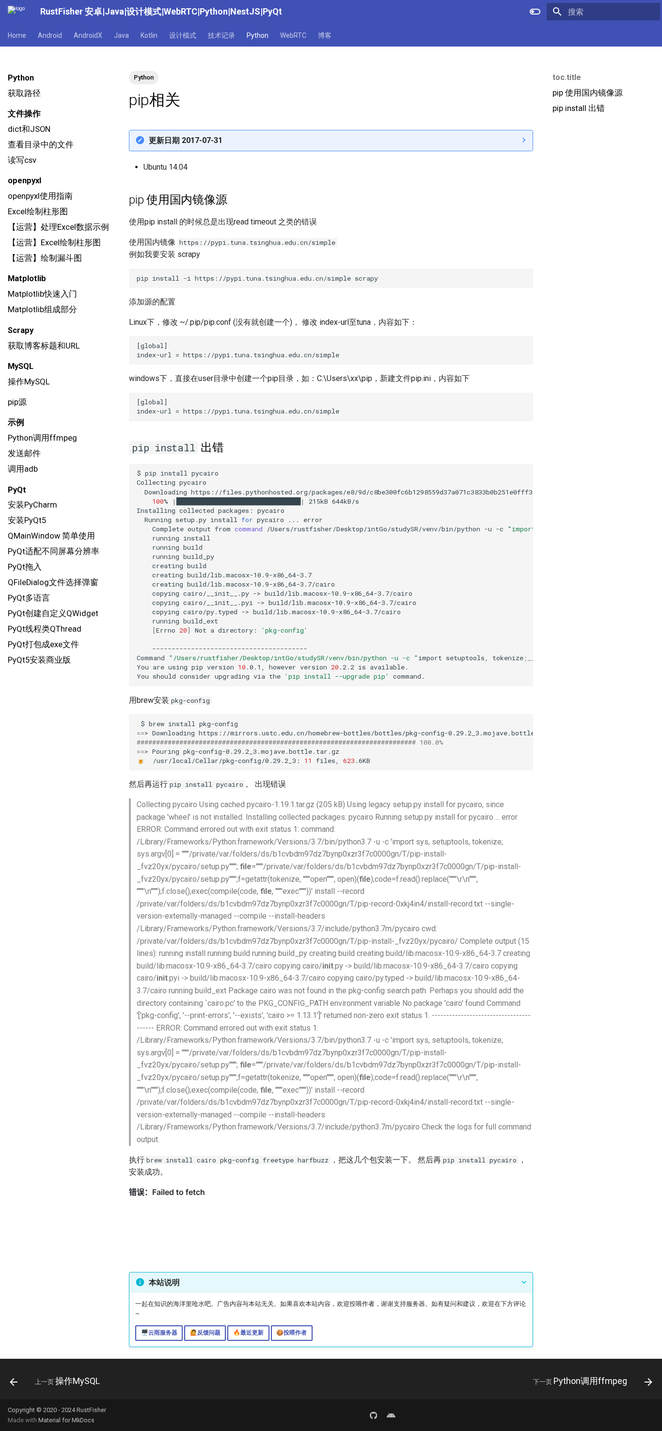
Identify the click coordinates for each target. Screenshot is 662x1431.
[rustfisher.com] (391, 1415)
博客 (324, 35)
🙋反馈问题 (205, 1332)
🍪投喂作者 (291, 1332)
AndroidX (88, 35)
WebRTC (293, 35)
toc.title (566, 77)
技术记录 (221, 35)
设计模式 (182, 35)
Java (121, 35)
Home (17, 35)
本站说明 (164, 1282)
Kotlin (149, 35)
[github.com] (373, 1415)
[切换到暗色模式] (535, 11)
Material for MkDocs (66, 1420)
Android (50, 35)
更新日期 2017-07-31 (185, 140)
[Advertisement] (602, 192)
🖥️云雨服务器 (159, 1332)
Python (257, 35)
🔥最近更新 (248, 1332)
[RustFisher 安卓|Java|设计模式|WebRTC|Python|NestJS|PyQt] (16, 11)
